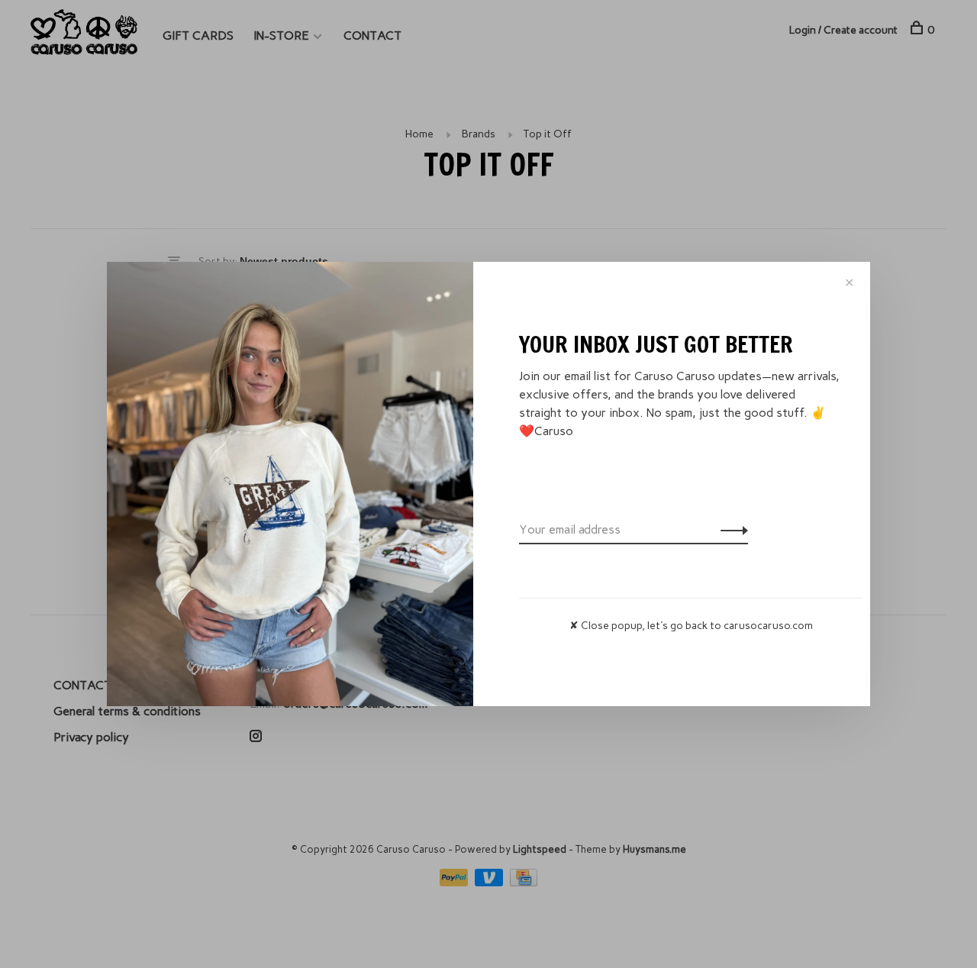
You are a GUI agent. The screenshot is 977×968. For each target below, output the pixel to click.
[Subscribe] (730, 530)
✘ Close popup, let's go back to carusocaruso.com (691, 625)
